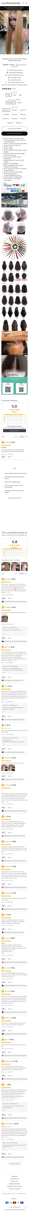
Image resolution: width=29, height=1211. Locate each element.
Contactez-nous (14, 1181)
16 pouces (14, 114)
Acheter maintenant (14, 133)
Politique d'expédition (14, 1183)
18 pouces (22, 114)
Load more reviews (14, 1163)
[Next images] (25, 566)
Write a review (14, 430)
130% (8, 95)
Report (10, 456)
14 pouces (6, 114)
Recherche (14, 1176)
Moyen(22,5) (10, 102)
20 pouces (6, 118)
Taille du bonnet (14, 99)
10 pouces (14, 110)
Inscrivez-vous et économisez (14, 1193)
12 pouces (22, 110)
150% (14, 95)
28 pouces (19, 122)
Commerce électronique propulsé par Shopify (14, 1209)
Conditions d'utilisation (14, 1188)
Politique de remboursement (14, 1186)
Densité (14, 92)
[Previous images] (3, 566)
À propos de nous (14, 1179)
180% (20, 95)
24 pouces (23, 118)
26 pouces (10, 122)
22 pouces (14, 118)
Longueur (14, 107)
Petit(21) (19, 102)
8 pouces (6, 110)
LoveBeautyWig (10, 3)
